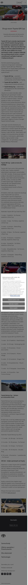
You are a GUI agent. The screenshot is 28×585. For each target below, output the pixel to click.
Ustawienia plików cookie (13, 300)
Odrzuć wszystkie (13, 308)
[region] (14, 292)
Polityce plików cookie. (15, 295)
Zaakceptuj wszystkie (13, 304)
